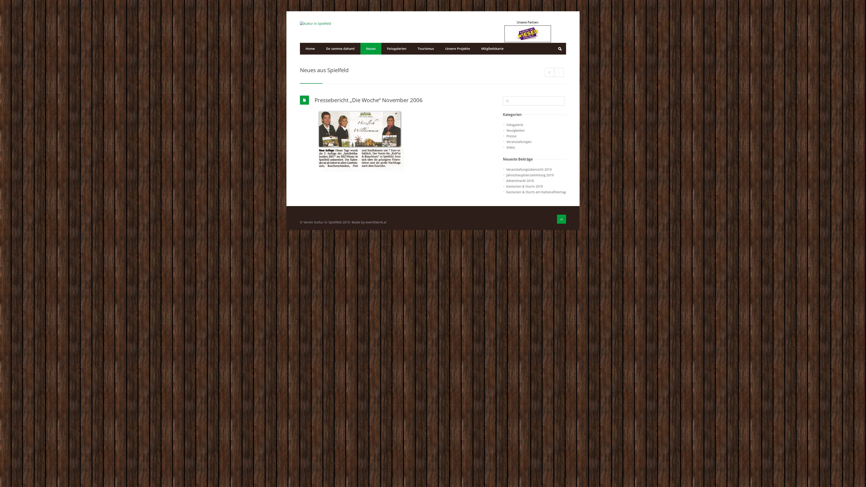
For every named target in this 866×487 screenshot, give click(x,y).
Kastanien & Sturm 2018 (524, 186)
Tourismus (426, 48)
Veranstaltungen (519, 142)
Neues (371, 48)
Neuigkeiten (516, 130)
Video (511, 147)
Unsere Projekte (457, 48)
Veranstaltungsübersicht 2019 (529, 169)
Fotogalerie (515, 125)
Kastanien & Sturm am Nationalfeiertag (536, 192)
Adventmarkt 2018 (520, 181)
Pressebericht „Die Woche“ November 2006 (369, 100)
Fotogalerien (396, 48)
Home (310, 48)
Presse (511, 136)
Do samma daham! (340, 48)
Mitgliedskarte (492, 48)
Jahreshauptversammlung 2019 (530, 175)
